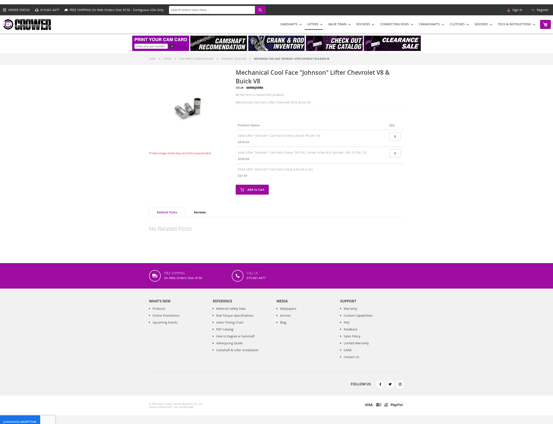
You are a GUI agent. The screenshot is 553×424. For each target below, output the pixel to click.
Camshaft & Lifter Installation (237, 350)
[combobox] (217, 10)
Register (543, 10)
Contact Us (351, 357)
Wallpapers (288, 308)
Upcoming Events (165, 322)
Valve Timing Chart (229, 322)
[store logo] (27, 24)
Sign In (517, 10)
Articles (285, 315)
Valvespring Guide (229, 343)
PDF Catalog (224, 329)
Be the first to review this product (260, 95)
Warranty (350, 308)
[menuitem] (289, 24)
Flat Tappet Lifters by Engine (196, 58)
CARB (347, 350)
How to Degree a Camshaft (235, 336)
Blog (283, 322)
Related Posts (167, 212)
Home (152, 58)
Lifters (168, 58)
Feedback (350, 329)
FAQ (347, 322)
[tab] (167, 212)
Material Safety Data (231, 308)
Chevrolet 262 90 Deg (233, 58)
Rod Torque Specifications (235, 315)
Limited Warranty (356, 343)
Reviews (200, 212)
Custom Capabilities (358, 315)
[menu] (406, 24)
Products (159, 308)
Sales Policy (352, 336)
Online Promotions (166, 315)
